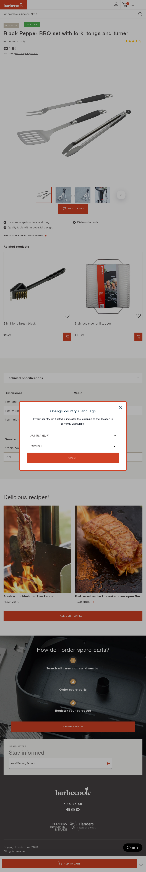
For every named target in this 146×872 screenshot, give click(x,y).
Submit (73, 457)
